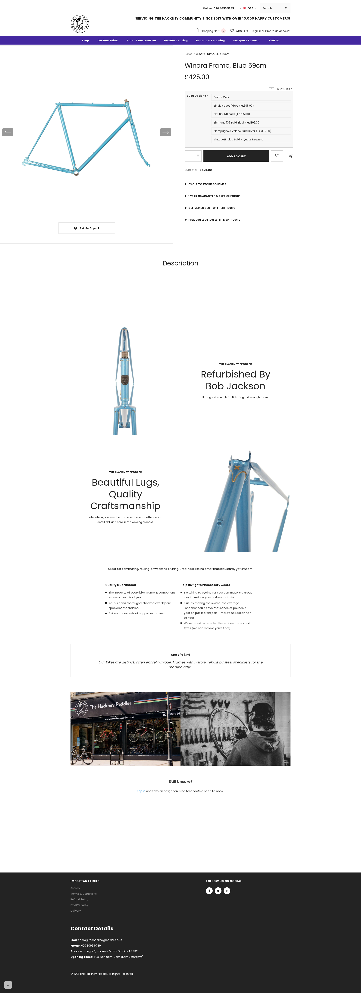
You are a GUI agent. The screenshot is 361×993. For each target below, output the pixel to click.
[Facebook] (209, 890)
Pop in (141, 791)
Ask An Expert (89, 228)
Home (189, 54)
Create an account (277, 31)
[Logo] (80, 23)
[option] (86, 132)
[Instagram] (227, 890)
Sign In (257, 31)
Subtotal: (191, 170)
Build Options (197, 96)
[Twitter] (218, 890)
